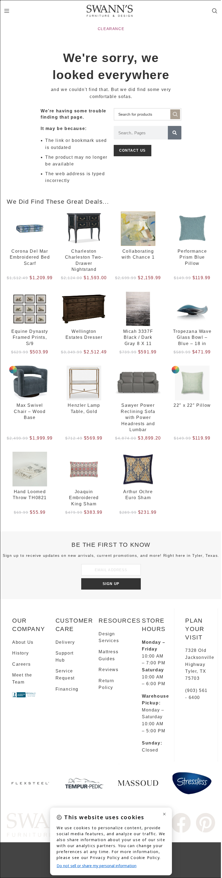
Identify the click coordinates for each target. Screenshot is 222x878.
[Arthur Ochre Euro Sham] (138, 469)
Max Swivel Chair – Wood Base (29, 411)
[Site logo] (110, 10)
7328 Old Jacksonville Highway (199, 657)
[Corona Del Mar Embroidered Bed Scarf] (30, 229)
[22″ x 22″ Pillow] (192, 383)
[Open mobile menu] (7, 10)
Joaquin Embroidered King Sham (84, 497)
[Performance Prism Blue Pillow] (192, 229)
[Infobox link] (30, 785)
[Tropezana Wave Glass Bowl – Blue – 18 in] (192, 309)
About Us (23, 642)
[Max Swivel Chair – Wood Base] (30, 383)
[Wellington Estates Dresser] (84, 309)
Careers (21, 664)
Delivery (65, 642)
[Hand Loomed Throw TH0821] (30, 469)
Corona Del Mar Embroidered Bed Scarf (30, 257)
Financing (67, 689)
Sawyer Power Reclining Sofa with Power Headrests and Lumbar (138, 417)
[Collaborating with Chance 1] (138, 229)
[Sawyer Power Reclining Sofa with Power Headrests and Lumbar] (138, 383)
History (20, 653)
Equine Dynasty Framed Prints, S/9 (29, 337)
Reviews (108, 669)
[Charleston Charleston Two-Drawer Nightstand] (84, 229)
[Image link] (181, 822)
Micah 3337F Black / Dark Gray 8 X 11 (138, 337)
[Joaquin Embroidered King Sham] (84, 469)
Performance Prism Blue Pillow (192, 257)
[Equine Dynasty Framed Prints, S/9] (30, 309)
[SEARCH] (175, 114)
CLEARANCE (111, 29)
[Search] (215, 10)
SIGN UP (111, 584)
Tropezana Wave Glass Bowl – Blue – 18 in (192, 337)
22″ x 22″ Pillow (192, 405)
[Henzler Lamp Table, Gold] (84, 383)
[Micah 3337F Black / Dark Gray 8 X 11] (138, 309)
